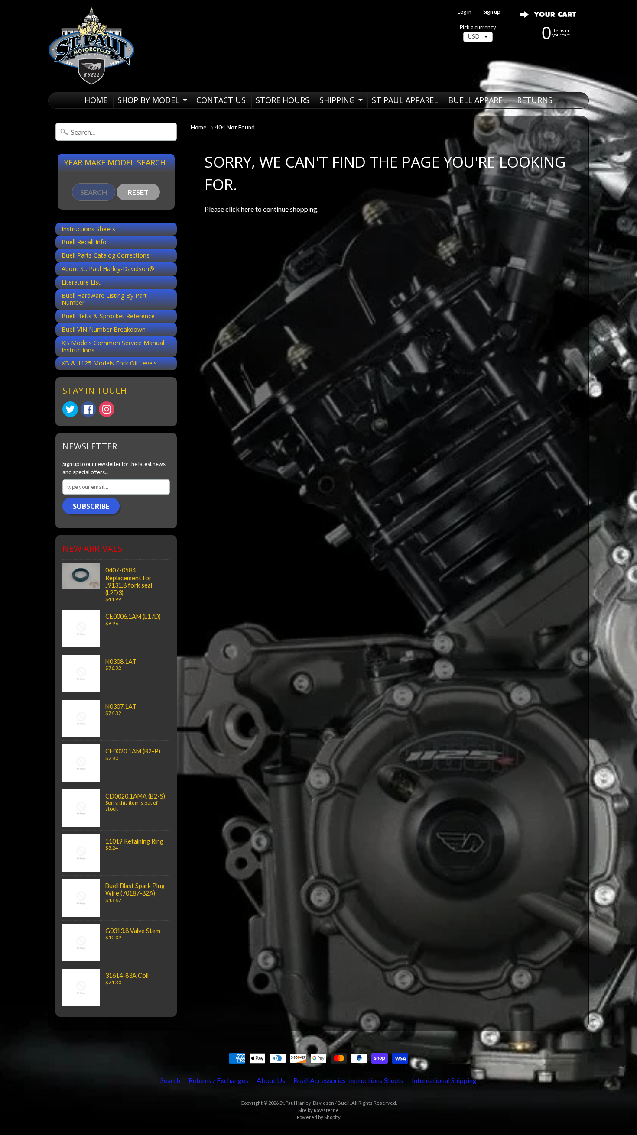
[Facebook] (88, 409)
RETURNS (534, 100)
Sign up (491, 12)
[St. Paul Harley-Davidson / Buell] (91, 46)
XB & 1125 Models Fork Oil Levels (109, 363)
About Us (271, 1080)
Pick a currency (478, 27)
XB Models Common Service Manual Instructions (113, 346)
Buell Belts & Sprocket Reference (108, 316)
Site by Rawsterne (318, 1110)
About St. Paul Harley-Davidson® (108, 269)
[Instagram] (106, 409)
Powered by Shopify (319, 1117)
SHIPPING (337, 100)
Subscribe (91, 506)
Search (170, 1080)
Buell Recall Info (84, 242)
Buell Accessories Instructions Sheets (348, 1080)
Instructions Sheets (88, 229)
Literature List (81, 282)
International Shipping (444, 1080)
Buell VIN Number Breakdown (104, 329)
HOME (95, 100)
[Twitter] (70, 409)
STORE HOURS (282, 100)
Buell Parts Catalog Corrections (106, 255)
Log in (464, 12)
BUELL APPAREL (477, 100)
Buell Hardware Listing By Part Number (104, 299)
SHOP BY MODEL (148, 100)
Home (198, 127)
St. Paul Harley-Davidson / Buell (315, 1103)
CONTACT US (221, 100)
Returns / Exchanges (218, 1080)
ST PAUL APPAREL (405, 100)
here (247, 209)
